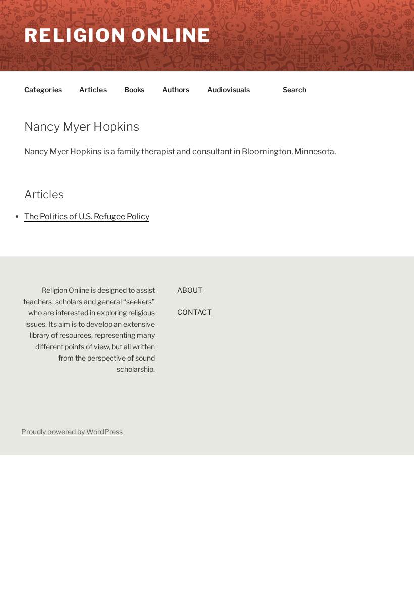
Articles (93, 89)
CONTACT (194, 312)
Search (294, 89)
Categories (43, 89)
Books (134, 89)
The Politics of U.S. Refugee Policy (86, 216)
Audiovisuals (228, 89)
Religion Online (117, 35)
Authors (175, 89)
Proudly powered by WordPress (72, 431)
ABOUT (189, 290)
